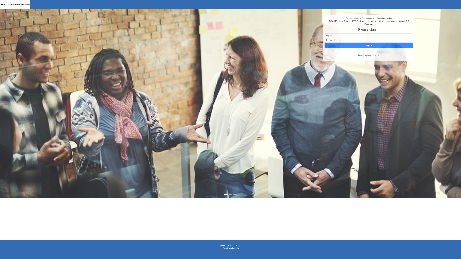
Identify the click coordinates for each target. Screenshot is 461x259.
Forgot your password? (370, 55)
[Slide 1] (226, 194)
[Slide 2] (230, 194)
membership (233, 248)
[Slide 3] (235, 194)
